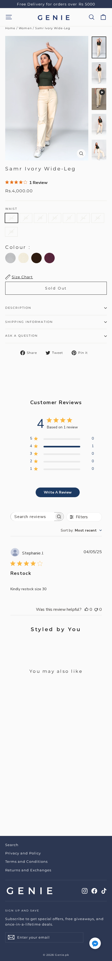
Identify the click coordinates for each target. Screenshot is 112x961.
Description (18, 308)
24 (11, 218)
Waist (11, 209)
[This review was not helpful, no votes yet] (96, 609)
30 (54, 218)
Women (25, 28)
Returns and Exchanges (28, 870)
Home (10, 28)
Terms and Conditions (26, 861)
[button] (95, 944)
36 (98, 218)
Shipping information (29, 322)
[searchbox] (32, 516)
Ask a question (21, 335)
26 (26, 218)
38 (11, 232)
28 (40, 218)
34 (83, 218)
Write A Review (58, 492)
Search (11, 845)
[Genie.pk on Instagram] (85, 891)
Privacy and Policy (23, 853)
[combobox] (81, 530)
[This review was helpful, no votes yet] (86, 609)
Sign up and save (22, 910)
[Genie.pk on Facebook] (94, 891)
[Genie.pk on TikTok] (104, 891)
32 (69, 218)
